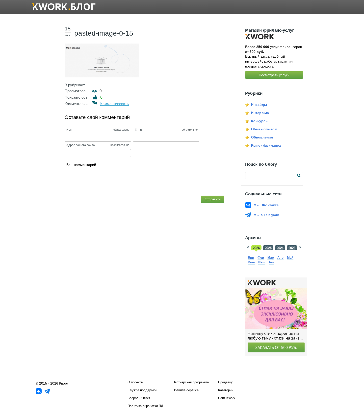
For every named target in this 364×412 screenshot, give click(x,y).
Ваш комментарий (81, 165)
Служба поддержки (142, 390)
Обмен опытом (264, 129)
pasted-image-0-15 (103, 33)
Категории (225, 390)
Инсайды (259, 105)
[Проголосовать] (95, 97)
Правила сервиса (186, 390)
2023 (291, 247)
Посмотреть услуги (274, 75)
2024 (280, 247)
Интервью (260, 113)
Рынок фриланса (266, 145)
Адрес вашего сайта (80, 145)
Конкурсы (259, 121)
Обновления (262, 137)
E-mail (139, 129)
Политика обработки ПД (145, 406)
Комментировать (114, 104)
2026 (256, 247)
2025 (268, 247)
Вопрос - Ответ (139, 398)
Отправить (213, 199)
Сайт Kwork (226, 398)
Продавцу (225, 382)
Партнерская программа (191, 382)
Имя (69, 129)
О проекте (135, 382)
